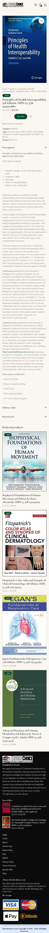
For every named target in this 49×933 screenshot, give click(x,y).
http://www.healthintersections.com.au (18, 352)
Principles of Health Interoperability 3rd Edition (21, 134)
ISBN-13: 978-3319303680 (32, 132)
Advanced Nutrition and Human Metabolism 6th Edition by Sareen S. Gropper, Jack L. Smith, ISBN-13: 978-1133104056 (22, 735)
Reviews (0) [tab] (8, 416)
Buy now (20, 116)
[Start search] (45, 5)
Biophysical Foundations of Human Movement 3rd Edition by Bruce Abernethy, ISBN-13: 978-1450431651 (21, 499)
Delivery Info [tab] (9, 407)
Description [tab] (8, 147)
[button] (35, 4)
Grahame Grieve (13, 132)
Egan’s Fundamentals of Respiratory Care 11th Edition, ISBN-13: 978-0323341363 (24, 660)
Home (4, 89)
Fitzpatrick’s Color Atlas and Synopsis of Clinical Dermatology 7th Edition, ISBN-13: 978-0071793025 (24, 584)
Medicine (13, 89)
